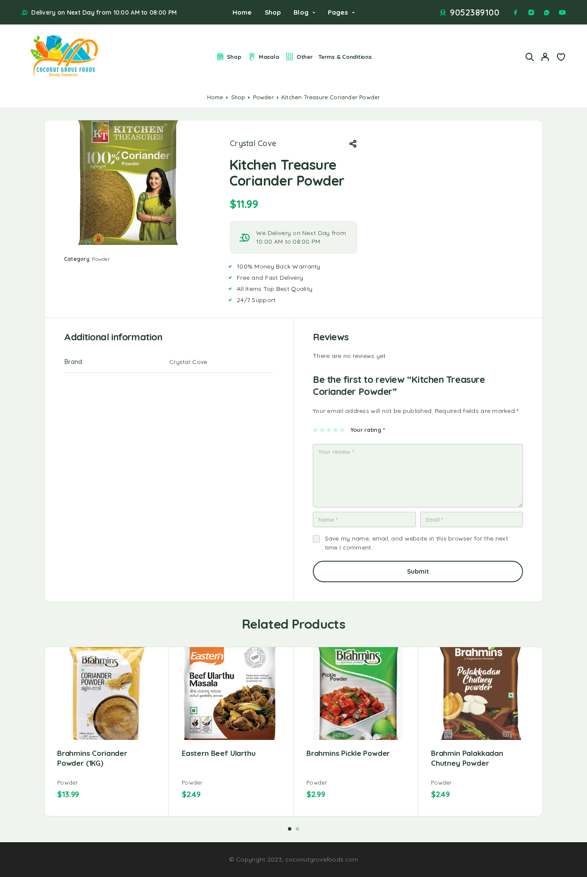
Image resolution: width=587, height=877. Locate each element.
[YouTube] (562, 12)
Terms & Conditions (344, 56)
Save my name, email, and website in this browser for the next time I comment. (416, 543)
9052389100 (474, 12)
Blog (301, 12)
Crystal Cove (253, 143)
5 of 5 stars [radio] (342, 429)
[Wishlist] (561, 58)
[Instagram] (531, 12)
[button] (289, 829)
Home (242, 12)
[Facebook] (515, 12)
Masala (269, 56)
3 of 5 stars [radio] (329, 429)
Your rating (368, 429)
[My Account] (545, 57)
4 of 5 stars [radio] (336, 429)
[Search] (530, 57)
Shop (273, 12)
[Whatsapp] (546, 12)
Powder (263, 97)
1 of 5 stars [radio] (316, 429)
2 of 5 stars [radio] (322, 429)
